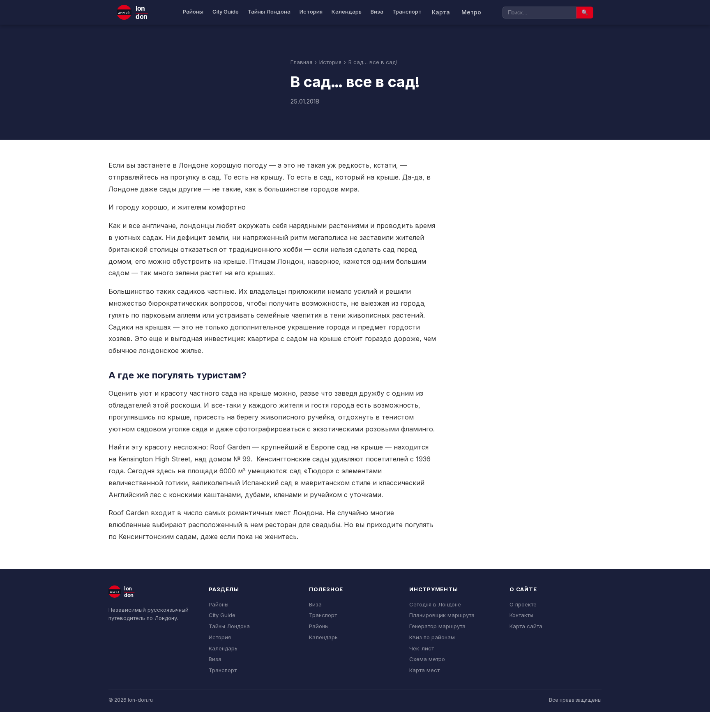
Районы (193, 11)
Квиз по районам (432, 637)
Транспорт (407, 11)
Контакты (521, 615)
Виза (377, 11)
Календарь (347, 11)
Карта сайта (525, 626)
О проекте (523, 604)
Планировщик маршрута (442, 615)
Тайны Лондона (269, 11)
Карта (441, 12)
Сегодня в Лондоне (435, 604)
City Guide (225, 11)
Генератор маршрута (437, 626)
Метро (471, 12)
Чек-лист (421, 648)
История (311, 11)
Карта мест (424, 670)
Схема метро (427, 659)
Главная (301, 62)
